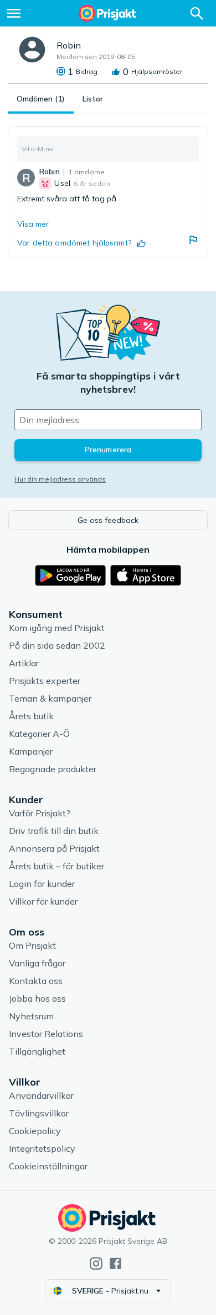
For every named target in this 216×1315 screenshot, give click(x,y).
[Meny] (14, 13)
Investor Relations (46, 1033)
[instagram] (96, 1263)
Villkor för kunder (43, 901)
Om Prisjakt (32, 945)
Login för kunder (42, 883)
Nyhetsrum (31, 1016)
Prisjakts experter (44, 680)
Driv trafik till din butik (54, 830)
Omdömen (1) (41, 99)
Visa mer (33, 224)
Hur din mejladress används (60, 479)
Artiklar (24, 663)
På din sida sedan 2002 (57, 645)
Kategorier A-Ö (39, 733)
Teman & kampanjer (50, 698)
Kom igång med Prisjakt (57, 627)
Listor (93, 99)
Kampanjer (31, 751)
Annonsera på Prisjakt (54, 848)
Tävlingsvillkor (39, 1113)
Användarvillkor (41, 1095)
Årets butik (31, 715)
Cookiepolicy (35, 1130)
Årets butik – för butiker (56, 866)
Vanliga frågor (37, 963)
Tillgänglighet (37, 1051)
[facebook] (115, 1263)
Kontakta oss (36, 980)
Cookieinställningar (48, 1166)
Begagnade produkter (52, 768)
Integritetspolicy (42, 1148)
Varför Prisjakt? (39, 813)
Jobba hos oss (37, 998)
